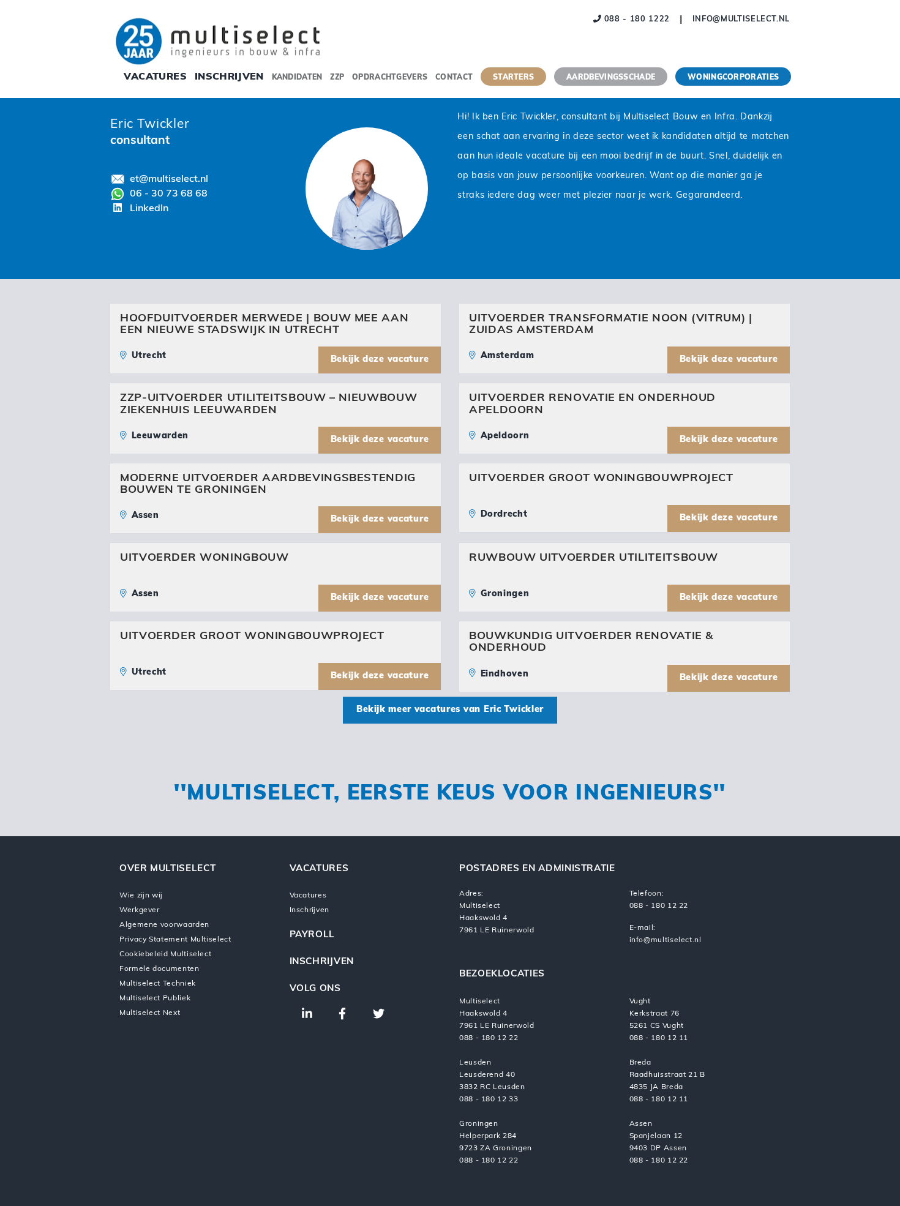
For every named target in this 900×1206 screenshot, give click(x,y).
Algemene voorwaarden (164, 925)
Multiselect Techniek (157, 983)
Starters (513, 77)
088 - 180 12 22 (659, 906)
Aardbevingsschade (610, 77)
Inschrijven (229, 77)
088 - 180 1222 (635, 19)
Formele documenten (159, 969)
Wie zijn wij (140, 895)
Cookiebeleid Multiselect (165, 954)
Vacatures (155, 77)
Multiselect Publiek (154, 998)
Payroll (312, 935)
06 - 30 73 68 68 (169, 194)
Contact (454, 77)
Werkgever (139, 910)
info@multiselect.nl (741, 19)
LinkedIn (149, 209)
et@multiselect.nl (169, 179)
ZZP (337, 77)
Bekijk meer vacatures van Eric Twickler (450, 709)
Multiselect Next (149, 1013)
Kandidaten (297, 77)
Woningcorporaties (733, 77)
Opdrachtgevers (389, 77)
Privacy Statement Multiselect (175, 939)
